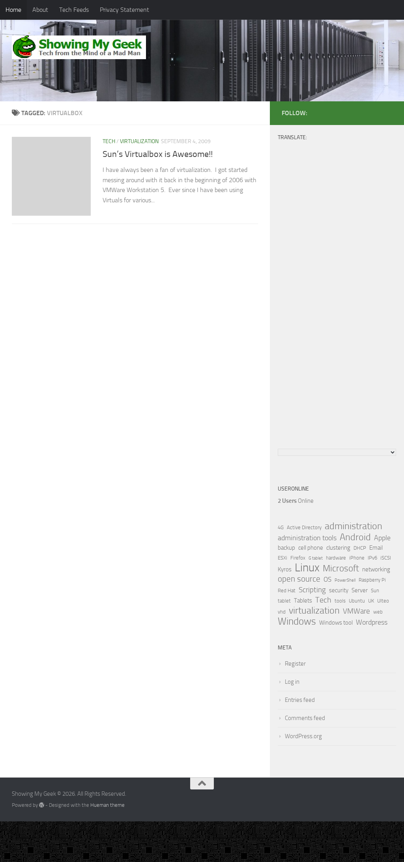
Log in (292, 681)
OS (327, 579)
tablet (284, 601)
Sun (375, 590)
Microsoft (341, 568)
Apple (382, 538)
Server (360, 590)
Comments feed (305, 718)
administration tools (307, 538)
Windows (297, 621)
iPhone (357, 558)
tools (340, 601)
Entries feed (300, 699)
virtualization (139, 141)
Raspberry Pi (372, 580)
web (378, 612)
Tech (109, 141)
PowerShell (345, 580)
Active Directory (304, 527)
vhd (282, 612)
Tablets (303, 600)
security (338, 590)
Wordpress (371, 622)
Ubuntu (357, 601)
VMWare (356, 611)
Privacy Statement (124, 9)
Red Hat (287, 590)
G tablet (316, 558)
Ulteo (383, 601)
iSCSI (385, 558)
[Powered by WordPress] (41, 805)
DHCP (360, 548)
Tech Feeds (74, 9)
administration (353, 526)
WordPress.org (303, 736)
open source (299, 579)
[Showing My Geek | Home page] (79, 47)
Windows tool (336, 622)
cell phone (310, 547)
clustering (338, 547)
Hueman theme (107, 805)
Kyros (285, 569)
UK (371, 601)
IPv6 (372, 558)
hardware (336, 558)
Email (376, 547)
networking (376, 569)
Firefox (297, 558)
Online (296, 500)
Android (355, 537)
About (40, 9)
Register (295, 663)
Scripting (312, 590)
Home (13, 9)
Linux (307, 568)
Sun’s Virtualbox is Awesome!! (158, 154)
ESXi (282, 558)
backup (286, 547)
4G (281, 527)
